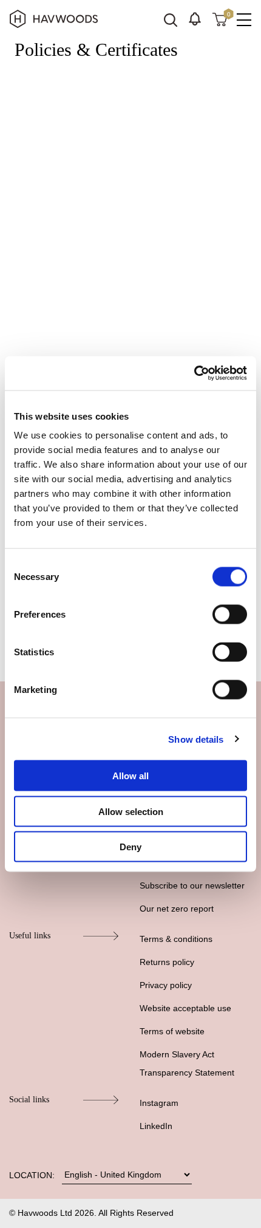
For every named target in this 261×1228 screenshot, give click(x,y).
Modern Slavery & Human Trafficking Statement (125, 310)
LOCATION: (32, 1175)
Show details (195, 739)
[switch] (229, 614)
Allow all (130, 776)
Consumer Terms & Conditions (89, 146)
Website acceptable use (185, 1008)
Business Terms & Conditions (86, 127)
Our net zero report (177, 908)
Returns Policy (55, 291)
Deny (130, 847)
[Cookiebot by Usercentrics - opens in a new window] (194, 373)
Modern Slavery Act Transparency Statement (187, 1063)
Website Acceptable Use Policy (90, 185)
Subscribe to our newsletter (192, 885)
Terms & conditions (176, 939)
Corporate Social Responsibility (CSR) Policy (119, 330)
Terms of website (172, 1031)
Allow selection (130, 811)
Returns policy (167, 962)
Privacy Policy (54, 271)
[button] (195, 19)
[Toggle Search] (170, 20)
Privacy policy (166, 985)
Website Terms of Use (71, 166)
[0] (219, 19)
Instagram (159, 1103)
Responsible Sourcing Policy (85, 349)
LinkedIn (156, 1126)
